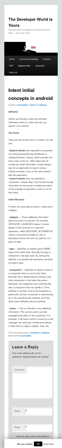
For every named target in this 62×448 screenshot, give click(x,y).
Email (20, 427)
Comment (19, 369)
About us (13, 72)
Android (46, 59)
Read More (48, 444)
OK (38, 444)
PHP (11, 65)
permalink (26, 335)
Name (20, 411)
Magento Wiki (24, 65)
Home (12, 59)
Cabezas (42, 104)
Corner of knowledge (28, 59)
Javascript (39, 65)
